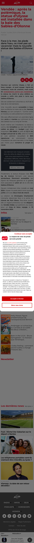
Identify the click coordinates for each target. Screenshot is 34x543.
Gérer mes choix (17, 305)
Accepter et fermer (17, 299)
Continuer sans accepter (23, 234)
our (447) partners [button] (11, 242)
